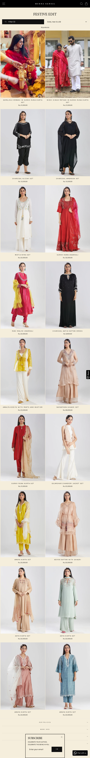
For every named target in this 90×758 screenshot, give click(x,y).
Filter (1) (11, 22)
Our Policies (45, 722)
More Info (45, 729)
